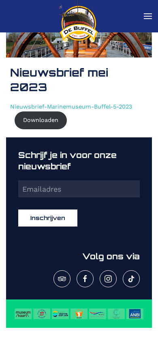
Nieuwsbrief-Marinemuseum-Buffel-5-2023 (71, 106)
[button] (148, 16)
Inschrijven (47, 217)
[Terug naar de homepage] (79, 16)
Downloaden (40, 120)
